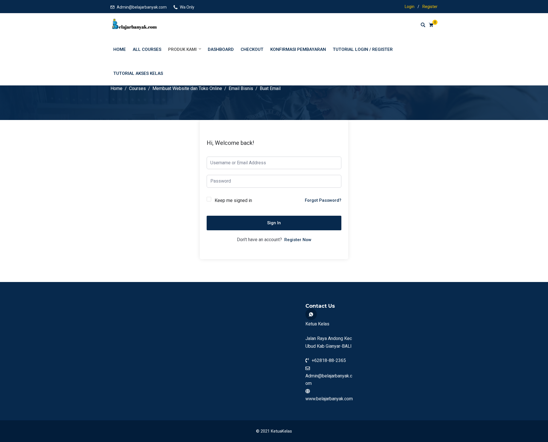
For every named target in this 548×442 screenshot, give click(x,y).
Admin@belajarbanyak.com (142, 7)
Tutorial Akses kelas (138, 73)
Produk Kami (182, 49)
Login (409, 6)
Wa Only (187, 7)
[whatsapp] (311, 314)
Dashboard (221, 49)
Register (430, 6)
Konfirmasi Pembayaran (298, 49)
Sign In (274, 222)
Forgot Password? (323, 200)
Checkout (252, 49)
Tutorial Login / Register (363, 49)
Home (119, 49)
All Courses (147, 49)
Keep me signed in (233, 200)
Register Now (297, 239)
